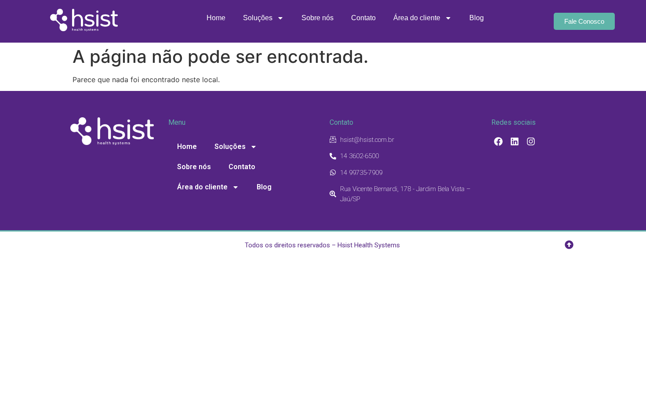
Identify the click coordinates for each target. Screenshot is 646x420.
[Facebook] (498, 141)
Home (216, 18)
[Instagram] (531, 141)
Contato (363, 18)
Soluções (257, 18)
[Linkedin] (515, 141)
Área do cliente (416, 18)
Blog (476, 18)
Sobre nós (317, 18)
